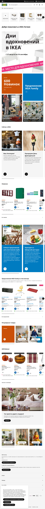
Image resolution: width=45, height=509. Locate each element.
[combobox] (19, 4)
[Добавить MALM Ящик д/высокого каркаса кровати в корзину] (40, 309)
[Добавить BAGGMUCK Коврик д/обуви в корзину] (28, 309)
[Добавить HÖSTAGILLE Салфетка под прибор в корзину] (28, 373)
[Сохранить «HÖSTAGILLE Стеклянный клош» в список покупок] (43, 372)
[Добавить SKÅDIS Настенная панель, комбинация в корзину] (40, 208)
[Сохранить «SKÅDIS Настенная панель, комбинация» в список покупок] (43, 208)
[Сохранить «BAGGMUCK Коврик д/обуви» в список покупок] (30, 309)
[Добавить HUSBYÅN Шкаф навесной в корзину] (15, 207)
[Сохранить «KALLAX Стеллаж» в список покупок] (3, 207)
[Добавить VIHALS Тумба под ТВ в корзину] (3, 309)
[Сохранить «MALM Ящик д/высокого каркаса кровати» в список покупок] (43, 309)
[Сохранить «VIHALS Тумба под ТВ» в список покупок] (5, 309)
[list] (22, 17)
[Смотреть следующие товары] (43, 17)
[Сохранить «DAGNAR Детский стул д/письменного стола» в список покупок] (18, 309)
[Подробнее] (22, 399)
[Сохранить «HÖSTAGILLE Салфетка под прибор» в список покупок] (30, 373)
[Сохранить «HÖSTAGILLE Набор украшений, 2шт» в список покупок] (3, 372)
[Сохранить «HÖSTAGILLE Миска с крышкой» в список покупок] (18, 372)
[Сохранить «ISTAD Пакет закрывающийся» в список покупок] (30, 208)
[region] (14, 496)
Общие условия (28, 506)
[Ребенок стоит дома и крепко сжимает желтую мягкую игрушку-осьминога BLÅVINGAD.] (35, 437)
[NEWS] (12, 84)
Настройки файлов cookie (9, 504)
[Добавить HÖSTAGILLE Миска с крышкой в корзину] (15, 372)
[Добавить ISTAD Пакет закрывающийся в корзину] (28, 208)
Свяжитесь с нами (35, 506)
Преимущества (4, 459)
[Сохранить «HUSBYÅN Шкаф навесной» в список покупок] (18, 207)
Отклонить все (7, 502)
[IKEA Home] (4, 5)
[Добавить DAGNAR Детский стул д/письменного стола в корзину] (15, 309)
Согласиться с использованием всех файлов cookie (13, 499)
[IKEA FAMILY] (33, 87)
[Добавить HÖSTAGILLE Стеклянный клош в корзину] (40, 372)
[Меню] (42, 5)
